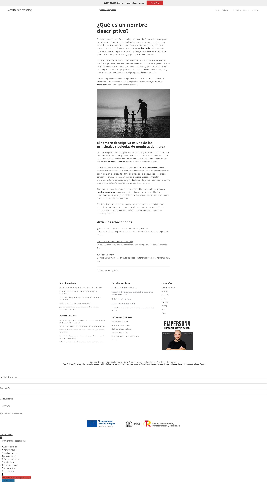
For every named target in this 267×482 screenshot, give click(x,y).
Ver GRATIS (155, 3)
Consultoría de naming (115, 362)
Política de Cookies (107, 364)
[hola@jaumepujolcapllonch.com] (2, 477)
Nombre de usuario (8, 377)
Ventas (164, 313)
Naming (110, 270)
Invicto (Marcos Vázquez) (120, 322)
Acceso (114, 340)
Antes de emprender (168, 288)
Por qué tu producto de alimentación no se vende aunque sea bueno (82, 326)
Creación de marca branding (134, 362)
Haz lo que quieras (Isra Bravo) (121, 329)
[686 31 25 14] (3, 480)
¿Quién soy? (78, 364)
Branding (164, 291)
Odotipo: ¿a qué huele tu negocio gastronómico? (75, 303)
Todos (116, 270)
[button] (1, 438)
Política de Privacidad (91, 364)
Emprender (165, 295)
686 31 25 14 (9, 480)
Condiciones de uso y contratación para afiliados (159, 364)
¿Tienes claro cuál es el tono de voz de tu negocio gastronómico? (80, 288)
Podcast (70, 364)
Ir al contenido (6, 434)
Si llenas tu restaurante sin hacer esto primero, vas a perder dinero (81, 342)
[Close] (2, 374)
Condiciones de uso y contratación (127, 364)
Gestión (164, 299)
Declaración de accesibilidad (188, 364)
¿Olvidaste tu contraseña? (11, 413)
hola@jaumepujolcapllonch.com (17, 477)
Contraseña (5, 388)
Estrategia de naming (169, 362)
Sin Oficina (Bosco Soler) (120, 333)
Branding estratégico (153, 362)
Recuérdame (7, 399)
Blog (64, 364)
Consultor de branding (19, 10)
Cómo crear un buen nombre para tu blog (115, 241)
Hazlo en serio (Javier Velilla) (121, 325)
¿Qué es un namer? (105, 254)
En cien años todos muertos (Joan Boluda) (125, 336)
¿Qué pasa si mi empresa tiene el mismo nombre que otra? (122, 228)
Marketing (165, 302)
